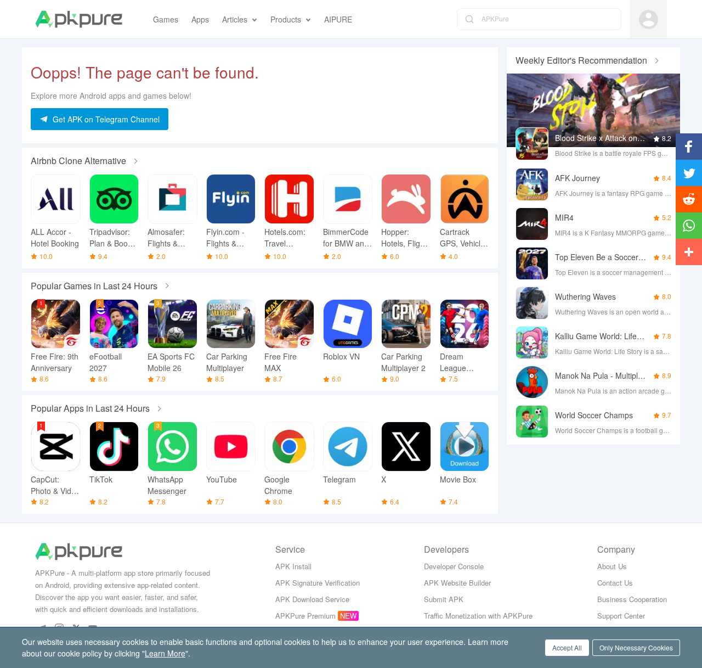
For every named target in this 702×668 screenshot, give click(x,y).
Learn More (165, 653)
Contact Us (615, 582)
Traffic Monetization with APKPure (478, 615)
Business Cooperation (632, 599)
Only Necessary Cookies (636, 647)
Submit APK (443, 599)
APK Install (293, 566)
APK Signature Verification (317, 582)
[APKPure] (78, 19)
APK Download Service (312, 599)
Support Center (621, 615)
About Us (612, 566)
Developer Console (454, 566)
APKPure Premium (305, 615)
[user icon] (648, 19)
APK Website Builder (457, 582)
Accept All (567, 647)
